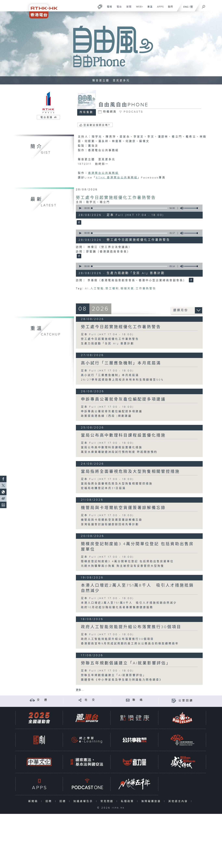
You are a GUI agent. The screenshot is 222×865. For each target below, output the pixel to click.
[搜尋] (203, 5)
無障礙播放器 (151, 801)
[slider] (191, 208)
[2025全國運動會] (39, 718)
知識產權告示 (83, 801)
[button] (80, 208)
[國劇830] (39, 740)
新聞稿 (33, 801)
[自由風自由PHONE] (78, 222)
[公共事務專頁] (134, 740)
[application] (138, 208)
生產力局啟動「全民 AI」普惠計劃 (107, 343)
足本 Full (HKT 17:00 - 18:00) (107, 370)
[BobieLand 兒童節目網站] (182, 718)
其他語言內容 (178, 801)
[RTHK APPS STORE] (39, 784)
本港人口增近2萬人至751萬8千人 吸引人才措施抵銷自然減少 (129, 602)
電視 (108, 8)
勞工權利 (112, 288)
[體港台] (86, 718)
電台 (118, 8)
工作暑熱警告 (146, 288)
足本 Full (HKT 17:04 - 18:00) (107, 334)
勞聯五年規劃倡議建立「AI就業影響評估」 (126, 663)
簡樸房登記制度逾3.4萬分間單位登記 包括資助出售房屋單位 (127, 561)
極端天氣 (127, 288)
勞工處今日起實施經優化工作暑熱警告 (116, 197)
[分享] (80, 700)
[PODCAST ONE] (86, 784)
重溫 (149, 8)
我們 (169, 8)
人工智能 (97, 288)
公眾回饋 (185, 700)
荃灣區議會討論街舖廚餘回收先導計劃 (110, 524)
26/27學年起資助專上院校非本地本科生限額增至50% (122, 379)
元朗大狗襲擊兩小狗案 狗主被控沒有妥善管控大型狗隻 (122, 566)
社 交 (90, 700)
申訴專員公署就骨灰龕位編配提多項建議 (123, 399)
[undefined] (100, 6)
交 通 (42, 700)
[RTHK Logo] (41, 9)
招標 (63, 801)
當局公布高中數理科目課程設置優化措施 (123, 435)
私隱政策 (128, 801)
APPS (159, 8)
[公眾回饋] (174, 700)
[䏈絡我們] (128, 700)
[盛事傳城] (182, 762)
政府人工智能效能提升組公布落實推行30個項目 (131, 627)
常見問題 (107, 801)
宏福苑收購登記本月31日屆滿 (103, 488)
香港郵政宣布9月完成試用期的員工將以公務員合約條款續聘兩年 (130, 643)
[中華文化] (39, 762)
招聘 (49, 801)
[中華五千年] (134, 784)
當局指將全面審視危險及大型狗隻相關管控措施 (130, 471)
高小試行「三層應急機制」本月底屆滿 (121, 363)
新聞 (128, 8)
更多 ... (80, 690)
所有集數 (86, 112)
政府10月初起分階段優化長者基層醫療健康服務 (117, 607)
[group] (181, 208)
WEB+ (138, 8)
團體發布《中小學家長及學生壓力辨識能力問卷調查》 (122, 679)
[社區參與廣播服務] (182, 740)
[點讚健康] (134, 718)
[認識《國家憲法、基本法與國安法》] (86, 762)
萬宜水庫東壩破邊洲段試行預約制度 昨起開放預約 (119, 452)
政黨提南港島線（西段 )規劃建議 (106, 416)
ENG (185, 7)
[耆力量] (134, 762)
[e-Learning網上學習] (86, 740)
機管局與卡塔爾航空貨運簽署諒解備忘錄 (123, 508)
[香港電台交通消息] (32, 700)
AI (87, 288)
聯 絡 (138, 700)
